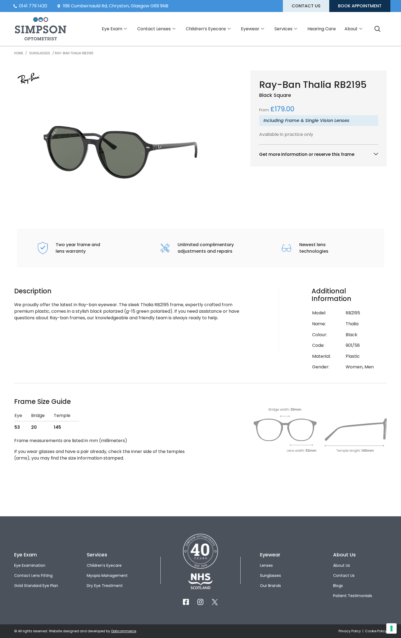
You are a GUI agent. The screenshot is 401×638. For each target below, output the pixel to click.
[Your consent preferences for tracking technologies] (391, 628)
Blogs (338, 585)
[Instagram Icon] (200, 602)
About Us (341, 565)
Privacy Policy (350, 631)
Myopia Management (107, 575)
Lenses (266, 565)
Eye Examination (29, 565)
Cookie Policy (376, 631)
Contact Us (344, 575)
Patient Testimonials (352, 595)
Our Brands (270, 585)
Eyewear (250, 29)
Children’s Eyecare (206, 29)
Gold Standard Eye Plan (36, 585)
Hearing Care (321, 29)
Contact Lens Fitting (33, 575)
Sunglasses (39, 53)
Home (18, 53)
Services (283, 29)
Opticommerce (123, 631)
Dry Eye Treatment (105, 585)
